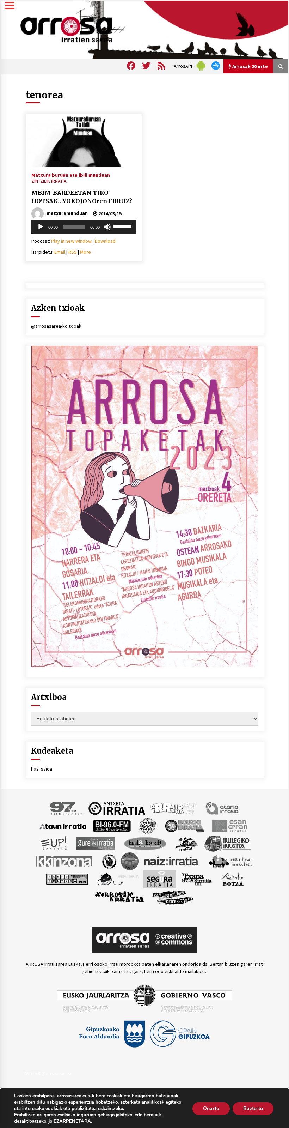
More (85, 252)
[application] (83, 227)
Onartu (211, 1108)
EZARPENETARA (72, 1121)
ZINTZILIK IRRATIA (49, 181)
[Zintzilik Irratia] (173, 897)
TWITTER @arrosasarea (47, 1073)
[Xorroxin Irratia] (119, 897)
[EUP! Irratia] (54, 843)
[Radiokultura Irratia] (67, 879)
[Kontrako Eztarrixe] (109, 861)
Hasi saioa (41, 769)
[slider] (123, 226)
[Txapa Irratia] (196, 879)
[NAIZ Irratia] (172, 861)
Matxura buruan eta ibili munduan (70, 174)
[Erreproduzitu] (40, 226)
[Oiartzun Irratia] (231, 861)
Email (59, 252)
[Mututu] (107, 226)
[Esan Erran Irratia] (229, 825)
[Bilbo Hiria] (112, 825)
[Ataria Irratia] (223, 808)
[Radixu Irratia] (117, 879)
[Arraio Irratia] (173, 808)
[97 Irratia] (66, 808)
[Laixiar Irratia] (130, 861)
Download (105, 241)
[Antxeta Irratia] (116, 808)
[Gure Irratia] (95, 843)
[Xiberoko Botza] (232, 879)
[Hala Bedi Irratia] (145, 843)
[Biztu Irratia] (148, 825)
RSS (72, 252)
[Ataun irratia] (63, 825)
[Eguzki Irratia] (184, 825)
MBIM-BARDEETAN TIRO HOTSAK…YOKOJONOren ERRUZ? (81, 197)
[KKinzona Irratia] (64, 861)
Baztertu (253, 1108)
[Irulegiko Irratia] (227, 843)
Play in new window (71, 241)
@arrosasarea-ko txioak (56, 326)
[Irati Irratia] (186, 843)
